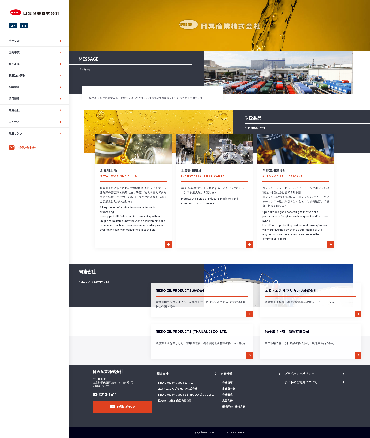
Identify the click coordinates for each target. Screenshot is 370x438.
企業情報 (14, 87)
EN (24, 26)
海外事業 (14, 64)
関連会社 (14, 110)
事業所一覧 (228, 388)
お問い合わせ (122, 406)
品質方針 (227, 400)
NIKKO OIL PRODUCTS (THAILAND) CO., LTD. (186, 394)
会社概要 (227, 382)
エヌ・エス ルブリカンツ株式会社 (177, 388)
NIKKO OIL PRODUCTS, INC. (175, 382)
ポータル (14, 40)
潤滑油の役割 (17, 75)
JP (13, 26)
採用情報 (14, 98)
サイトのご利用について (300, 382)
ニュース (14, 121)
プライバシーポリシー (299, 373)
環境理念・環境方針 (233, 406)
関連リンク (15, 133)
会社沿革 (227, 394)
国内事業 (14, 52)
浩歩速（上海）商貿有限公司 (175, 400)
